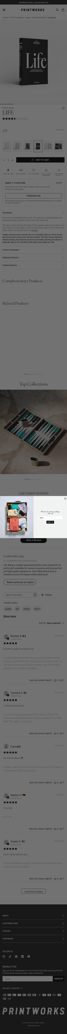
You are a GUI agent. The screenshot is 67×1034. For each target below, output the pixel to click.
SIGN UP (50, 522)
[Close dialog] (65, 498)
